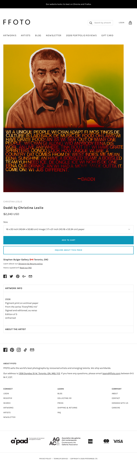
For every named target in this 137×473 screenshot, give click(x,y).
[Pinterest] (12, 350)
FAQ (59, 412)
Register (7, 398)
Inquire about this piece (68, 250)
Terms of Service (61, 459)
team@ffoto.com (111, 373)
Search (7, 403)
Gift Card (107, 35)
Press (60, 403)
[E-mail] (32, 350)
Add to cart (68, 240)
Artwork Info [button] (13, 288)
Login (121, 23)
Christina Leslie (12, 201)
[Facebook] (5, 350)
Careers (116, 407)
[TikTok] (25, 350)
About (115, 393)
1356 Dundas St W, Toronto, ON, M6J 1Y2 (39, 373)
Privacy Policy (45, 459)
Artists (25, 35)
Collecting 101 (64, 398)
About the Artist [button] (15, 329)
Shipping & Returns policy (30, 263)
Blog (38, 35)
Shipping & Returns (67, 407)
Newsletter (53, 35)
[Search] (91, 23)
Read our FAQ (26, 267)
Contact (116, 398)
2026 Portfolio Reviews (81, 35)
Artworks (9, 35)
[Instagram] (19, 350)
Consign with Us (120, 403)
